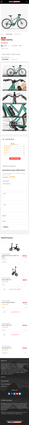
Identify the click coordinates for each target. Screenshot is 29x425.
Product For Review (5, 384)
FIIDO (20, 45)
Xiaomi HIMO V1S (6, 279)
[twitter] (12, 394)
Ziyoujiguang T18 (6, 348)
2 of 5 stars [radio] (11, 176)
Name (4, 215)
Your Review (6, 181)
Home (2, 34)
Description (5, 59)
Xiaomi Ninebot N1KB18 (8, 302)
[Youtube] (17, 394)
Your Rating (5, 177)
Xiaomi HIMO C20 (6, 325)
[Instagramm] (14, 394)
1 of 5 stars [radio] (10, 176)
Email (4, 221)
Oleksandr (5, 45)
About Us (3, 376)
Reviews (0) (14, 59)
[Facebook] (9, 394)
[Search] (27, 2)
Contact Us (3, 386)
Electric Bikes (9, 34)
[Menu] (1, 2)
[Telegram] (20, 394)
